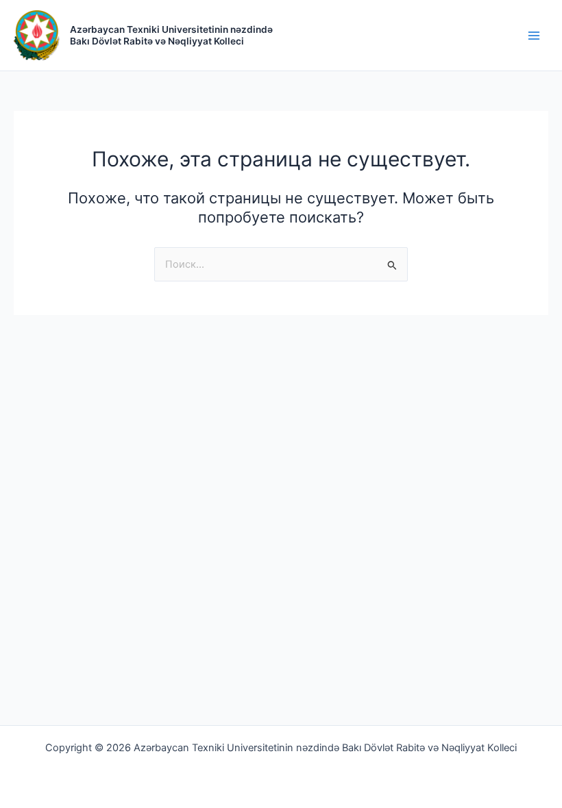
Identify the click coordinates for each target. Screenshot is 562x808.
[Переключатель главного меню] (534, 35)
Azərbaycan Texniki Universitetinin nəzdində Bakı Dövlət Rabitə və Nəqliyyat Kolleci (171, 35)
